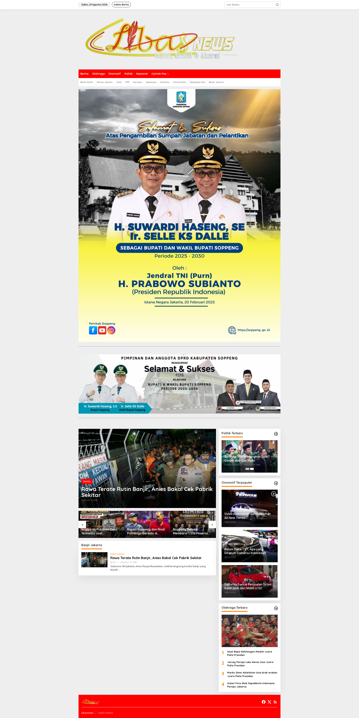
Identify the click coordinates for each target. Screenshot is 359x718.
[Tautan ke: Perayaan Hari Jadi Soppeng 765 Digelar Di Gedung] (193, 524)
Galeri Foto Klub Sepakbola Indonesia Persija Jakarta (250, 685)
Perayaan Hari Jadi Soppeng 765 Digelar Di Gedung (190, 531)
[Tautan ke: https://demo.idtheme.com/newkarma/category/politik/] (276, 434)
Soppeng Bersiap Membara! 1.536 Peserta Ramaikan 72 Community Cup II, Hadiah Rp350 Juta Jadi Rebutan (145, 531)
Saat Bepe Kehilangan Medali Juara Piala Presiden (249, 653)
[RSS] (275, 701)
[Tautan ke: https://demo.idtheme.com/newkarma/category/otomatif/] (276, 483)
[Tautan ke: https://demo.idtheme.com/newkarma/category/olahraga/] (276, 608)
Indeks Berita (105, 712)
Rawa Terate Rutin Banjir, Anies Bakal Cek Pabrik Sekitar (147, 492)
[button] (277, 4)
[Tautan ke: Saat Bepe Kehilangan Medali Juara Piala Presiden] (250, 631)
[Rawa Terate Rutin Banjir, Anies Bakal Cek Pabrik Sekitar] (119, 569)
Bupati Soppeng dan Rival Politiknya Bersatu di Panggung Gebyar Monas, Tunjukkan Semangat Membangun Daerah (100, 531)
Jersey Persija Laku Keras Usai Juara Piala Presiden (250, 664)
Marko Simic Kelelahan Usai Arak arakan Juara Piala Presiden (252, 674)
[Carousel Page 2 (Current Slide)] (252, 469)
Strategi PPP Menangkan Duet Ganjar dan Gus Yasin (246, 458)
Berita (86, 481)
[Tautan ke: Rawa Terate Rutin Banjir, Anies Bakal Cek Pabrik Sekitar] (147, 468)
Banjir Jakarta (117, 554)
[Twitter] (269, 701)
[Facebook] (263, 701)
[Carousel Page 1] (247, 469)
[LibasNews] (159, 39)
